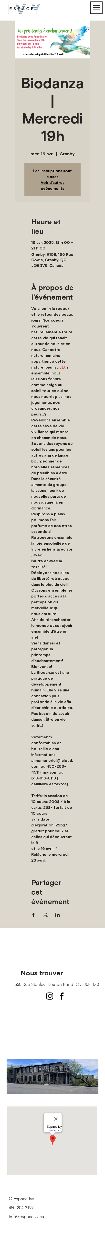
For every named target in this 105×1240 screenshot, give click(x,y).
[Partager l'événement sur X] (45, 915)
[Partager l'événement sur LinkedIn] (57, 915)
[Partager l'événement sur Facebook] (33, 915)
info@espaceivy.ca (26, 1216)
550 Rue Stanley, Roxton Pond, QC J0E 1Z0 (57, 984)
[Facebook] (61, 996)
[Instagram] (49, 996)
